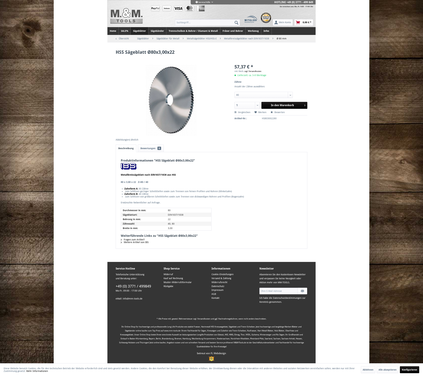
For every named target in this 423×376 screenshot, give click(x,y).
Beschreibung (126, 148)
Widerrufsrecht (219, 282)
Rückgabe (168, 286)
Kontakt (215, 298)
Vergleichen (243, 112)
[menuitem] (207, 22)
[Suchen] (236, 22)
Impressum (218, 290)
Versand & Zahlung (221, 278)
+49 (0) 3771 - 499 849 (300, 2)
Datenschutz (218, 286)
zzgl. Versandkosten (252, 71)
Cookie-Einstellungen (222, 274)
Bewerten (279, 112)
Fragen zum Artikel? (134, 239)
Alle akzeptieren (388, 369)
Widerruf (168, 274)
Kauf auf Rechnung (173, 278)
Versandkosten (203, 319)
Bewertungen (150, 148)
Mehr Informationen (37, 371)
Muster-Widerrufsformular (178, 282)
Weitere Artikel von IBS (136, 242)
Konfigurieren (409, 369)
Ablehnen (368, 369)
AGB (214, 294)
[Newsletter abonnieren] (302, 291)
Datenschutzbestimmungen (287, 298)
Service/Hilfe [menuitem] (204, 2)
